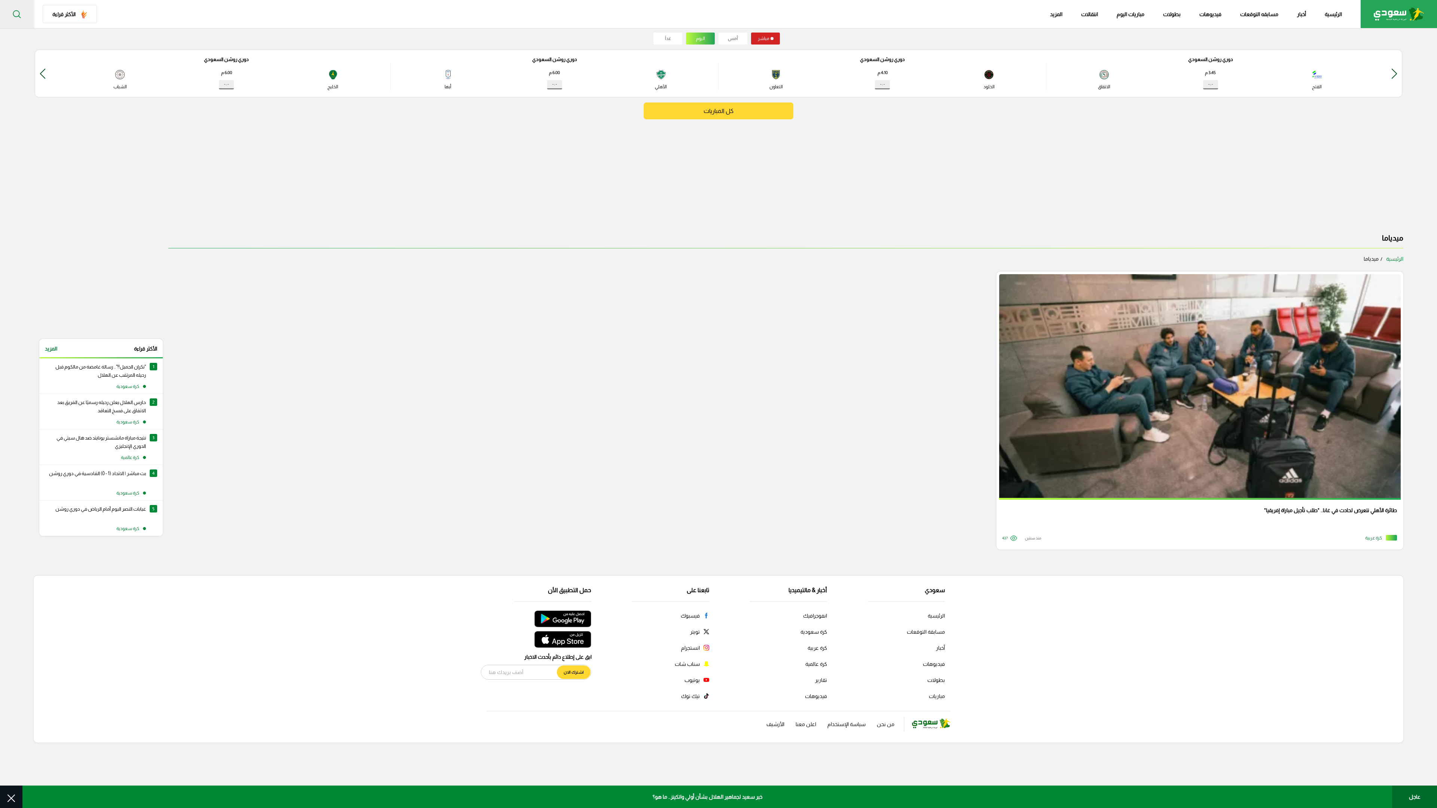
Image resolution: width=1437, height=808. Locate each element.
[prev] (1394, 73)
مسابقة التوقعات (926, 632)
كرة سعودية (813, 632)
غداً (668, 38)
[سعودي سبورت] (1399, 14)
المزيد (51, 349)
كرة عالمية (816, 664)
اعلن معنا (806, 724)
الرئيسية (1333, 14)
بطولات (1172, 14)
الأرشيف (775, 724)
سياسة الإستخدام (846, 724)
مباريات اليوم (1130, 14)
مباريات (937, 696)
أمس (733, 38)
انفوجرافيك (815, 616)
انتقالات (1089, 14)
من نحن (885, 724)
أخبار (1301, 14)
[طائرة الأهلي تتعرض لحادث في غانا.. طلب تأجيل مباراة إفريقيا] (1197, 411)
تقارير (821, 680)
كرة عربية (817, 648)
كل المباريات (718, 111)
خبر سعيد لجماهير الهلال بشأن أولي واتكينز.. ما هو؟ (707, 797)
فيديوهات (1210, 14)
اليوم (700, 38)
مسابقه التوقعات (1259, 14)
